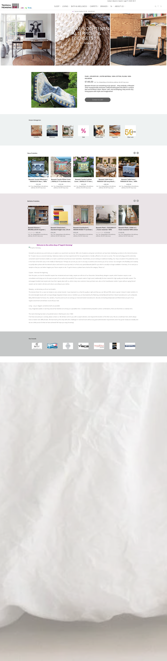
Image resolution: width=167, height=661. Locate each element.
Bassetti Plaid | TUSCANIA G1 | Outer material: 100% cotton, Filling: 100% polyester (106, 231)
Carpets (94, 6)
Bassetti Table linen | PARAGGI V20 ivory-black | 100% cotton (106, 181)
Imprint (120, 1)
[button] (1, 39)
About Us (115, 1)
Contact (109, 1)
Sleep (56, 6)
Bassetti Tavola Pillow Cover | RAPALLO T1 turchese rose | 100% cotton (61, 181)
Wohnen (52, 137)
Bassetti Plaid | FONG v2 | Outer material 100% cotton (128, 229)
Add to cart (98, 100)
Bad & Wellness (68, 137)
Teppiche (115, 137)
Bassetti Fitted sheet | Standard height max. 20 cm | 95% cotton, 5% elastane (60, 230)
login (125, 0)
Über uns (130, 137)
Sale (83, 137)
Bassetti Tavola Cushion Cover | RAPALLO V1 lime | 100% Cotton (83, 181)
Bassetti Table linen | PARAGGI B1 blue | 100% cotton (128, 181)
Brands (104, 6)
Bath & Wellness (79, 6)
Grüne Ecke (99, 137)
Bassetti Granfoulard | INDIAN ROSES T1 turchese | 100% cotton (83, 230)
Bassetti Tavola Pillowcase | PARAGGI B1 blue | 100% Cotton (38, 181)
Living (65, 6)
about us (119, 6)
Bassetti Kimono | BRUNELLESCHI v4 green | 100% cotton (37, 230)
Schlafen (36, 137)
